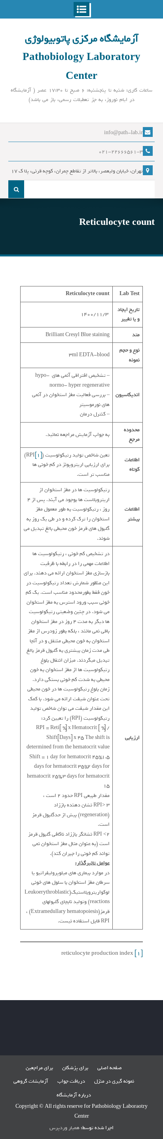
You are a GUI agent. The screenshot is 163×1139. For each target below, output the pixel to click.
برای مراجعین (39, 1068)
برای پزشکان (75, 1068)
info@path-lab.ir (123, 133)
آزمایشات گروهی (30, 1081)
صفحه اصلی (109, 1068)
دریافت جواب (71, 1081)
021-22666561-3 (121, 152)
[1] (38, 455)
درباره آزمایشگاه (74, 1095)
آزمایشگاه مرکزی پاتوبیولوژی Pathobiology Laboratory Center (81, 57)
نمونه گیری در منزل (114, 1081)
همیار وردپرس (64, 1128)
